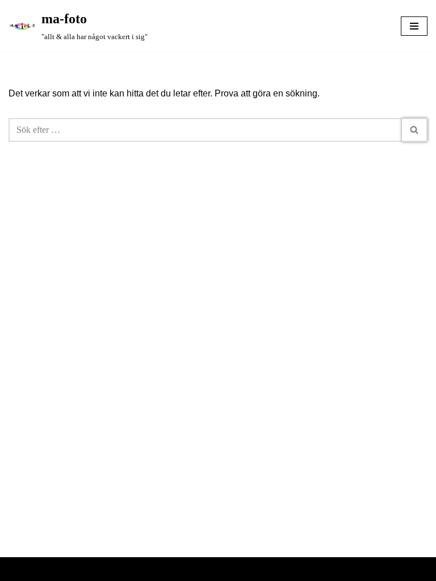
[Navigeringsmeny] (414, 26)
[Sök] (414, 130)
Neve (176, 569)
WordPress (251, 569)
